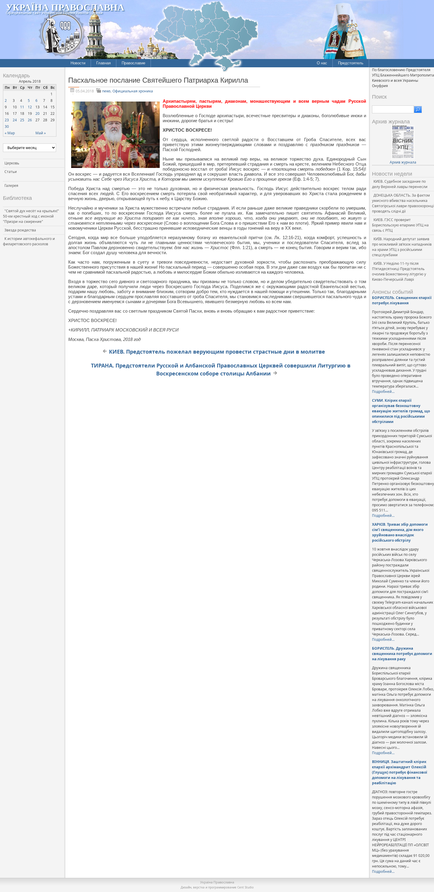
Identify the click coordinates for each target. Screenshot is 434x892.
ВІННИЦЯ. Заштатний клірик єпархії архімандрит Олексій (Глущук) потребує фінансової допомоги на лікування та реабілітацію (399, 772)
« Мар (10, 132)
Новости (78, 63)
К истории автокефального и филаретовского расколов (29, 241)
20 (37, 113)
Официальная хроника (132, 91)
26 (30, 119)
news (106, 91)
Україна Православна (65, 7)
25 (22, 119)
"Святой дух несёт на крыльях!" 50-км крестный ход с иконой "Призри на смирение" (31, 216)
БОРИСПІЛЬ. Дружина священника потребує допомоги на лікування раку (402, 653)
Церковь (11, 163)
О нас (322, 63)
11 (22, 107)
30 (7, 126)
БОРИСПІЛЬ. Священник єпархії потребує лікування (402, 300)
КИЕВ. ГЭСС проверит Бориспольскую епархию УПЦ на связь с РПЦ (400, 225)
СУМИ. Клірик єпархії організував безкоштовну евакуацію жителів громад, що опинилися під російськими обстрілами (401, 411)
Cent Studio (245, 887)
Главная (103, 63)
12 (30, 107)
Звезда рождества (20, 230)
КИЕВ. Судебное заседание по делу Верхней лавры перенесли (400, 184)
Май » (40, 132)
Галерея (11, 185)
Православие (133, 63)
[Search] (418, 109)
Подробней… (383, 391)
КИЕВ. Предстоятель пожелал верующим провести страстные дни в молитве (217, 351)
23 (7, 119)
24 (15, 119)
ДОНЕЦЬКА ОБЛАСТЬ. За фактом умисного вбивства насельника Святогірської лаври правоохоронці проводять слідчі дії (403, 203)
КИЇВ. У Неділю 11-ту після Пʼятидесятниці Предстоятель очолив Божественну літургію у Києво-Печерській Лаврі (399, 271)
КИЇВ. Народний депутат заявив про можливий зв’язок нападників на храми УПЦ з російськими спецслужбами (402, 246)
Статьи (10, 171)
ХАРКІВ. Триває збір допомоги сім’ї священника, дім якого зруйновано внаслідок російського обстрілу (400, 532)
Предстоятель (350, 63)
